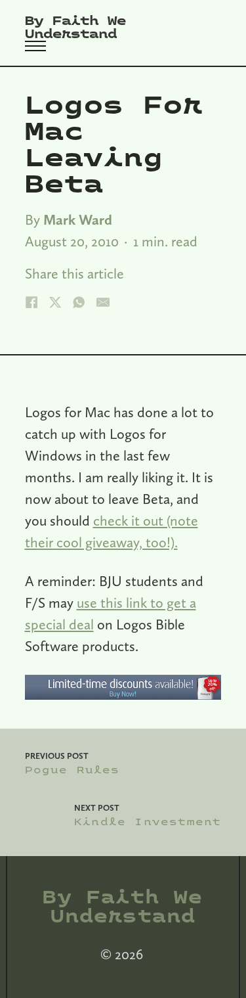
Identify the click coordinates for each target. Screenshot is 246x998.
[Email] (103, 302)
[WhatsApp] (78, 302)
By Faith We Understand (75, 27)
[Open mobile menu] (35, 46)
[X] (55, 302)
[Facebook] (31, 302)
